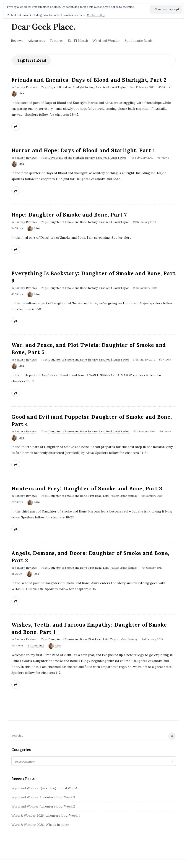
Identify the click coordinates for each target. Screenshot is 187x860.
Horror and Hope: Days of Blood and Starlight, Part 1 (83, 150)
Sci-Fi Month (78, 41)
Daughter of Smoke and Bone (67, 222)
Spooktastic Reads (139, 41)
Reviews (17, 41)
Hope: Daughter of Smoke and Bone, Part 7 (69, 214)
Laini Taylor (118, 87)
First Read (102, 87)
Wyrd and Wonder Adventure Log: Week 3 (43, 797)
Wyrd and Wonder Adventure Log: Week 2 (43, 806)
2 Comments (36, 645)
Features (56, 41)
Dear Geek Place (42, 26)
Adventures (36, 41)
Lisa (21, 93)
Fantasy (20, 87)
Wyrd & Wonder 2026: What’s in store (40, 825)
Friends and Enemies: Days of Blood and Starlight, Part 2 (89, 79)
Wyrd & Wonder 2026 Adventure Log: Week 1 (45, 815)
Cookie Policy (96, 15)
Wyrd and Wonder (106, 41)
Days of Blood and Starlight (66, 87)
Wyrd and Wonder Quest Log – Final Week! (44, 788)
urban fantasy (128, 495)
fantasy (89, 87)
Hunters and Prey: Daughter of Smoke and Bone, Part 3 (86, 488)
